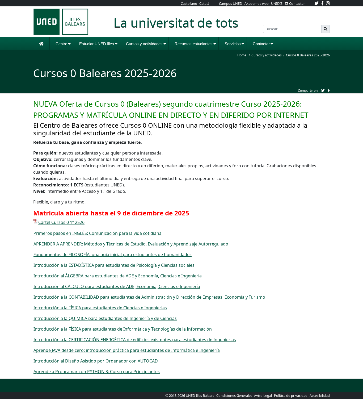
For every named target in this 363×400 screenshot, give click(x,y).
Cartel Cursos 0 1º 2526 (61, 222)
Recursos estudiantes (194, 43)
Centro (61, 43)
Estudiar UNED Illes (96, 43)
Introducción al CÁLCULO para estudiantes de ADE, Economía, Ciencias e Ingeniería (116, 286)
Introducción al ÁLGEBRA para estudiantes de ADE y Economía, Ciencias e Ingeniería (117, 276)
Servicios (233, 43)
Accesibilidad (320, 395)
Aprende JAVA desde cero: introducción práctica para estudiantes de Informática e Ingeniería (126, 350)
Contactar (261, 43)
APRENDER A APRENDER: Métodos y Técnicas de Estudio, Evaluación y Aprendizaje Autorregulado (130, 244)
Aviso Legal (263, 395)
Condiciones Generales (234, 395)
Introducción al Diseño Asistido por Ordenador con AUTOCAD (95, 361)
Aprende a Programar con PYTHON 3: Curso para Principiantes (96, 371)
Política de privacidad (290, 395)
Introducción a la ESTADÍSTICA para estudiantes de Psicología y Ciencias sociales (114, 265)
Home (241, 55)
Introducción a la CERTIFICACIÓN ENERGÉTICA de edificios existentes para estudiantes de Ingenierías (134, 340)
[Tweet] (323, 90)
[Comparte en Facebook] (329, 90)
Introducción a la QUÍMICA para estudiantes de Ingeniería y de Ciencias (105, 318)
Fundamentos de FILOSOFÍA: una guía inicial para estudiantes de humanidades (112, 254)
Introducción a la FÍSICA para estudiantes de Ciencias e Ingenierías (100, 308)
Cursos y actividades (144, 43)
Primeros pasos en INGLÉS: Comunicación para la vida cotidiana (97, 233)
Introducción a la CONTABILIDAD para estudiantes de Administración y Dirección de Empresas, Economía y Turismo (149, 297)
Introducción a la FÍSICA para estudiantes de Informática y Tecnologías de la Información (122, 329)
